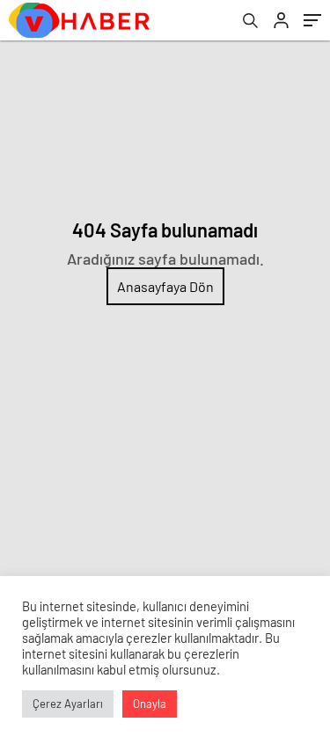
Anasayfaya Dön (165, 286)
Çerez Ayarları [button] (68, 704)
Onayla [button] (149, 704)
